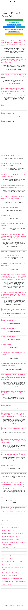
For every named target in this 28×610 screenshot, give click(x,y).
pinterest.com (10, 521)
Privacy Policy (20, 605)
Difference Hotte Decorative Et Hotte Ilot (11, 556)
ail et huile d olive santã (14, 31)
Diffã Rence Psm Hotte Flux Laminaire (11, 550)
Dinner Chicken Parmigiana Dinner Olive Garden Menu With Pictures (14, 543)
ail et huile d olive (20, 27)
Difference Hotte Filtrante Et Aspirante (11, 539)
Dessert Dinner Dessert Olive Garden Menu (12, 553)
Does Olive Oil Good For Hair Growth (11, 587)
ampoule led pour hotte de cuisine (14, 20)
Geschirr (13, 1)
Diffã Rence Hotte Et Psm (8, 530)
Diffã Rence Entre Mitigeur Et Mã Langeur (12, 578)
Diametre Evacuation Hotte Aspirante (11, 536)
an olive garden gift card (9, 27)
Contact (12, 605)
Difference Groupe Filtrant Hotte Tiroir (11, 528)
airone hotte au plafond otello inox (14, 34)
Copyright (14, 607)
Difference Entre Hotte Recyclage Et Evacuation (13, 581)
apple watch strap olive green (14, 24)
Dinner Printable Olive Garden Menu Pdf (12, 562)
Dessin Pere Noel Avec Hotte (9, 547)
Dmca (6, 605)
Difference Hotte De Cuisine (8, 559)
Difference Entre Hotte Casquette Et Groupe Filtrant (12, 568)
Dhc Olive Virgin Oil (6, 584)
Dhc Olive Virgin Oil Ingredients (9, 572)
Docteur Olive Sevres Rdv (8, 564)
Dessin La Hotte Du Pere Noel (9, 575)
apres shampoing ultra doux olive (14, 29)
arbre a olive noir (14, 22)
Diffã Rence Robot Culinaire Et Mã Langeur (12, 533)
